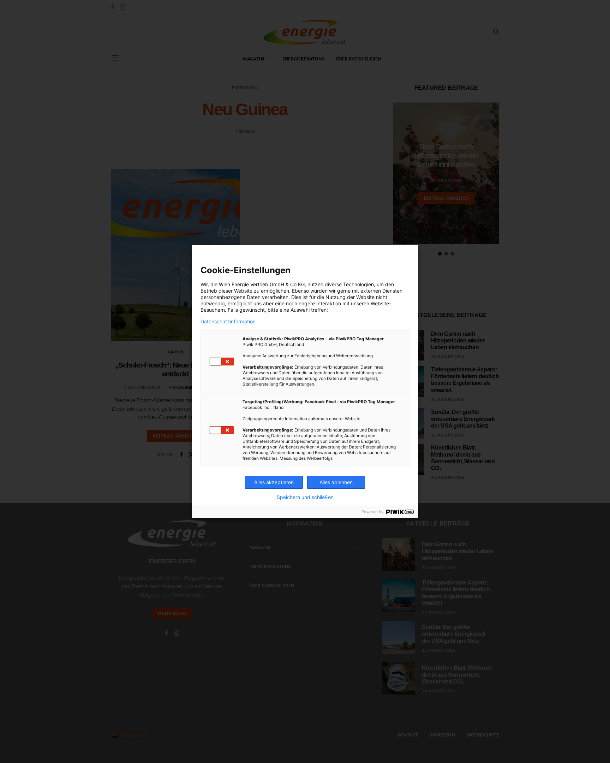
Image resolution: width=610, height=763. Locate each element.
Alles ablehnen (336, 482)
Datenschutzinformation (228, 321)
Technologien (358, 284)
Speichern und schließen (305, 497)
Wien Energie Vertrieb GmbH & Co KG (262, 284)
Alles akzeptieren (274, 482)
